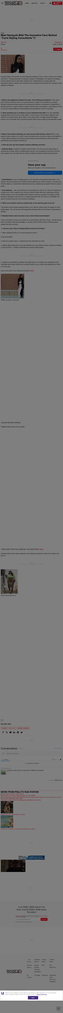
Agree (33, 997)
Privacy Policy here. (42, 994)
